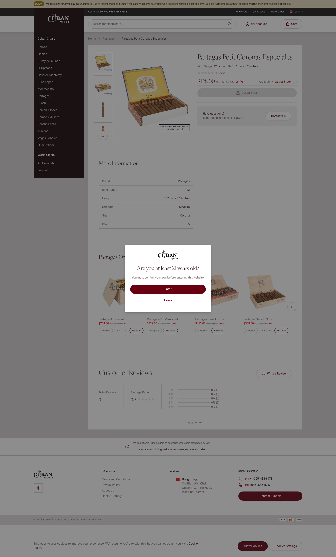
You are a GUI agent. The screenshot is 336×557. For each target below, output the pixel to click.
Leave (168, 300)
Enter (168, 289)
